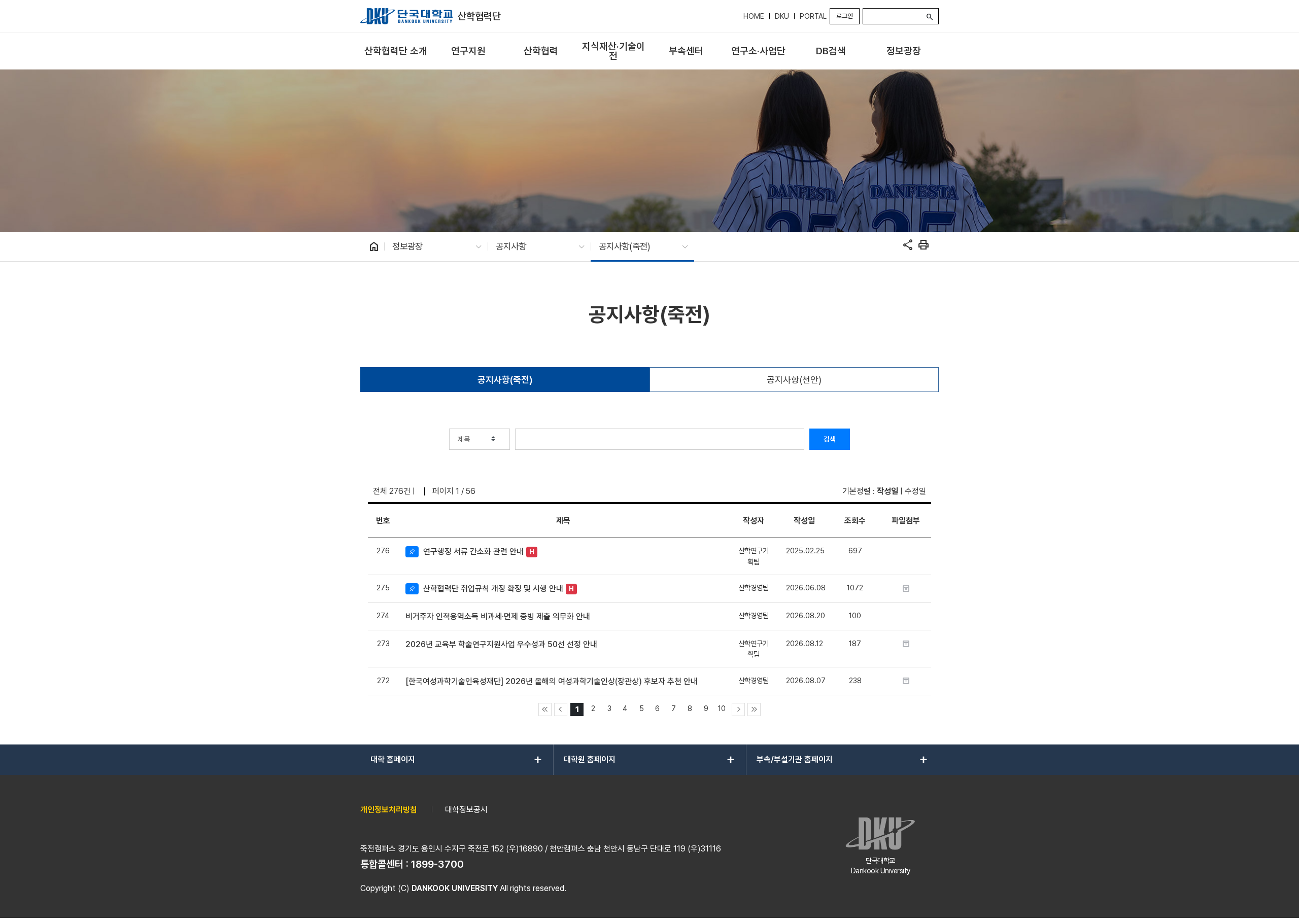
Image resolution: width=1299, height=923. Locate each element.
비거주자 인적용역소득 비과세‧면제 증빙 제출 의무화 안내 (497, 616)
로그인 (844, 16)
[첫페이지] (545, 709)
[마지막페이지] (754, 709)
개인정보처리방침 (388, 809)
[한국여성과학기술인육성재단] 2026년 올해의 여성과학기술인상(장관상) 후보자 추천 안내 (551, 681)
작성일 (887, 491)
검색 (830, 439)
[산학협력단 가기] (406, 16)
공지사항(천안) (794, 379)
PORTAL (813, 16)
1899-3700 (437, 864)
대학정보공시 (466, 809)
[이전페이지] (560, 709)
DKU (782, 16)
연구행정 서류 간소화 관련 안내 (473, 551)
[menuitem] (395, 51)
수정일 (915, 491)
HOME (753, 16)
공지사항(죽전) (505, 379)
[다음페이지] (738, 709)
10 (722, 708)
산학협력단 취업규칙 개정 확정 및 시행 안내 (493, 588)
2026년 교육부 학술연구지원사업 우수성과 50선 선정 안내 (501, 644)
